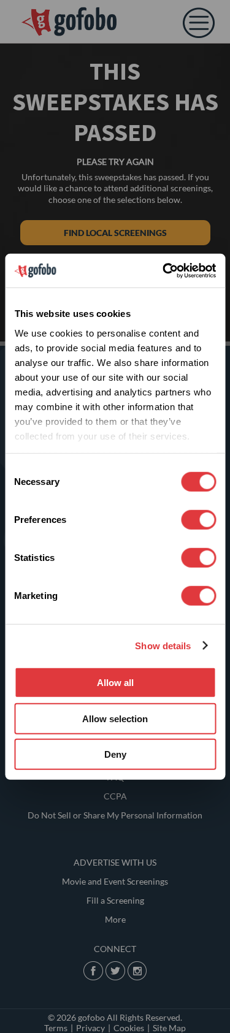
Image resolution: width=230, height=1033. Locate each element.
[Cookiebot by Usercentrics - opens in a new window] (164, 270)
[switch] (198, 520)
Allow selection (115, 718)
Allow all (115, 682)
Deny (115, 754)
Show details (163, 645)
